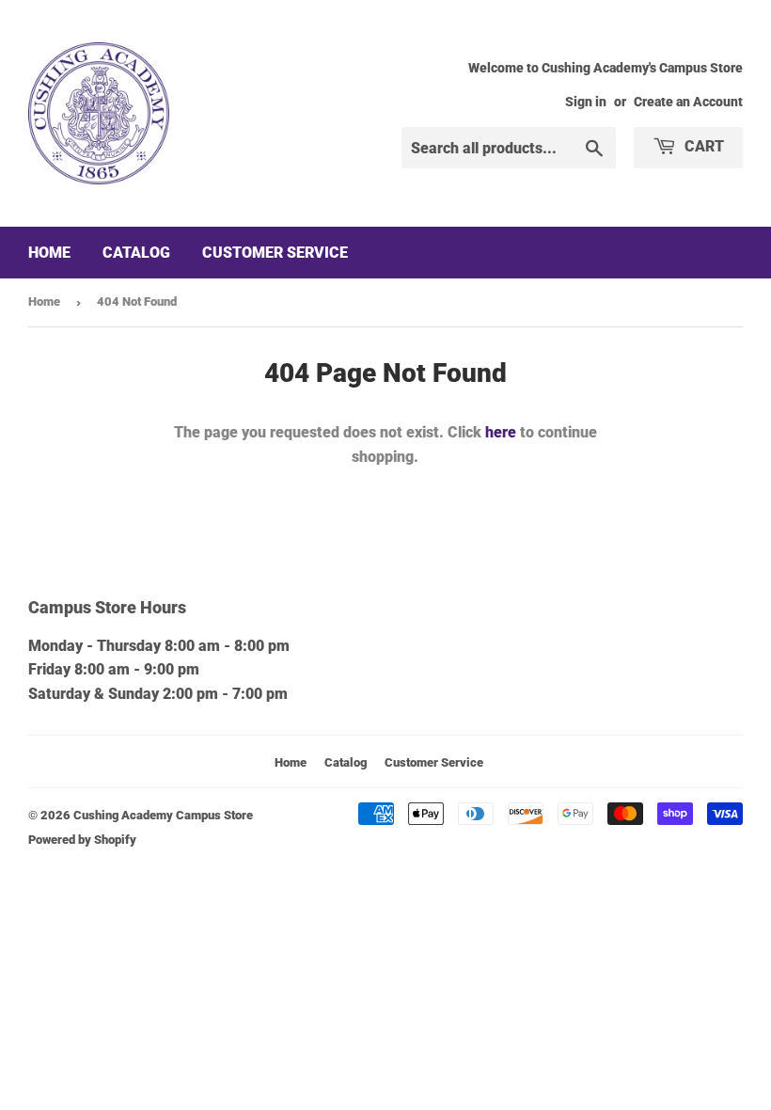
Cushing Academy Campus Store (163, 815)
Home (49, 253)
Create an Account (688, 101)
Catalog (136, 253)
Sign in (585, 101)
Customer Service (275, 253)
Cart (702, 146)
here (500, 432)
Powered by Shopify (82, 839)
